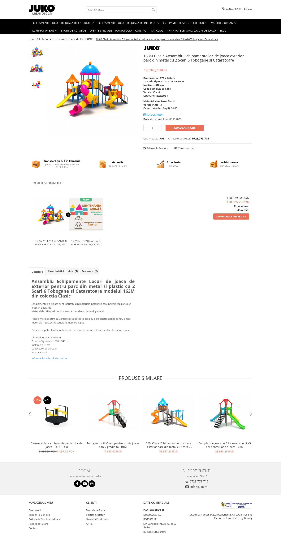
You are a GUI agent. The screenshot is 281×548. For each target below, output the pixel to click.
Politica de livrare (38, 523)
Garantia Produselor (97, 519)
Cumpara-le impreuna (231, 216)
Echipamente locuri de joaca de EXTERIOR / (67, 39)
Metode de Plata (95, 510)
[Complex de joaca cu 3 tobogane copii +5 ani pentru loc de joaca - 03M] (225, 413)
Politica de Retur (95, 514)
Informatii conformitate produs (49, 358)
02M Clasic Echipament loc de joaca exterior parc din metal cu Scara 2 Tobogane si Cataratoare (169, 445)
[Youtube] (84, 483)
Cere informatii (186, 148)
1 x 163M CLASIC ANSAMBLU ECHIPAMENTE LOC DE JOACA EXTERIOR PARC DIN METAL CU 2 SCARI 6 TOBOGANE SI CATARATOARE (51, 242)
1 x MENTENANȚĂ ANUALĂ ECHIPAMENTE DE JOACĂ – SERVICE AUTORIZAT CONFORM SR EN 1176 (86, 242)
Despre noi (35, 510)
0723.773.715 (198, 481)
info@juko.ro (198, 487)
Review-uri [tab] (90, 271)
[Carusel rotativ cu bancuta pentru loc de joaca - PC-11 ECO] (57, 413)
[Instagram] (92, 483)
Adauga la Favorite (157, 148)
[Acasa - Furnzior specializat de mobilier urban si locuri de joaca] (48, 9)
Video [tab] (73, 271)
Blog (223, 30)
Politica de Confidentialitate (44, 519)
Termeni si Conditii (39, 514)
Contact (141, 30)
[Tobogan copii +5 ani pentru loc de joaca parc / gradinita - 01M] (113, 413)
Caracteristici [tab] (56, 271)
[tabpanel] (92, 89)
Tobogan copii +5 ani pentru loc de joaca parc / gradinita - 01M (113, 445)
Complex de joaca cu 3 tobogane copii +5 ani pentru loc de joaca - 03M (225, 445)
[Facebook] (77, 483)
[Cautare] (153, 9)
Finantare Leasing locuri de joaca (191, 30)
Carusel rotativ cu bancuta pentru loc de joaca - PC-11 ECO (57, 445)
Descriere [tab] (37, 271)
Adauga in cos (185, 128)
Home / (34, 39)
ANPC (89, 523)
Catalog (157, 30)
